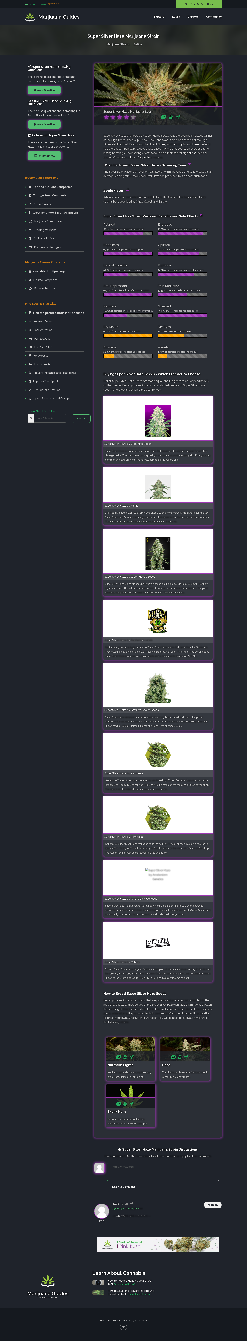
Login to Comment (123, 1187)
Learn (176, 16)
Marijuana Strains (118, 44)
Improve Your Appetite (46, 381)
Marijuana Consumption (49, 221)
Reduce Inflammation (46, 390)
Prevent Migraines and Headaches (54, 372)
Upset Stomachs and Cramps (51, 398)
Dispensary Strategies (47, 247)
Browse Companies (45, 280)
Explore (159, 16)
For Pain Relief (43, 347)
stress (192, 153)
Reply (214, 1205)
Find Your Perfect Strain (199, 4)
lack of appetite (140, 157)
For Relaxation (43, 338)
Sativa (138, 44)
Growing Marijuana (44, 230)
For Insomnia (42, 364)
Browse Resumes (45, 288)
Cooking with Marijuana (47, 238)
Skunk (161, 144)
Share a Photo (46, 155)
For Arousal (40, 355)
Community (214, 16)
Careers (193, 16)
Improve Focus (42, 321)
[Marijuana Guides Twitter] (123, 1327)
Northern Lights (176, 144)
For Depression (42, 330)
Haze (195, 144)
